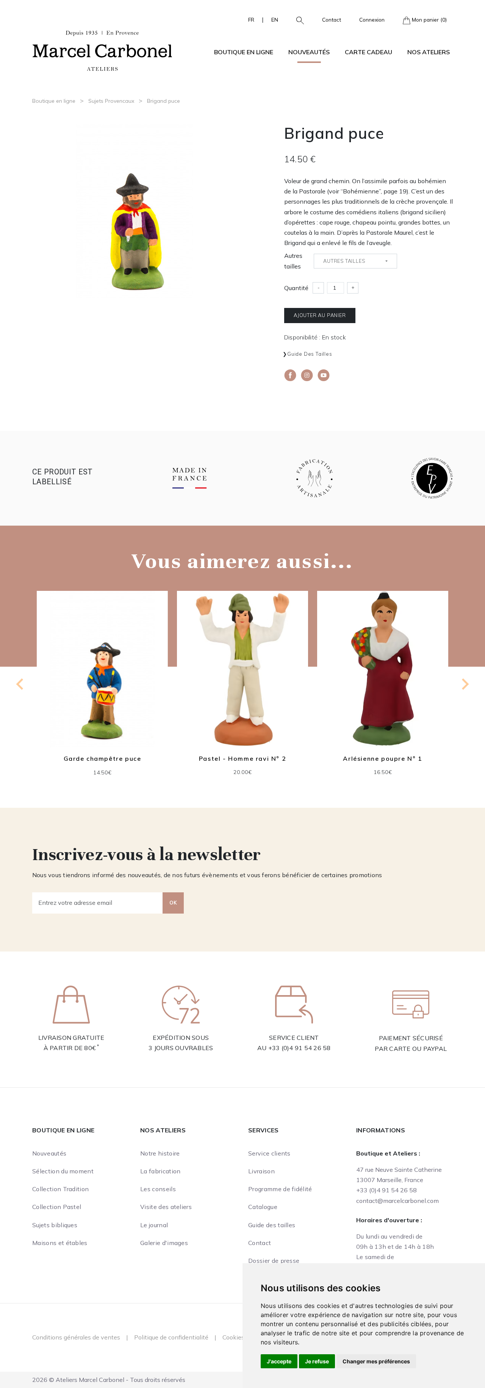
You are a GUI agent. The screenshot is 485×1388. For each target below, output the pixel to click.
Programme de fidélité (280, 1189)
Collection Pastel (56, 1207)
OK (173, 903)
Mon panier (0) (428, 19)
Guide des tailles (309, 354)
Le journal (154, 1225)
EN (274, 19)
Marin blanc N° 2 (382, 758)
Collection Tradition (60, 1189)
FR (251, 19)
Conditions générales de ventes (76, 1337)
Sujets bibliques (54, 1225)
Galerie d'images (164, 1243)
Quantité (296, 288)
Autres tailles (293, 261)
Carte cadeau (368, 52)
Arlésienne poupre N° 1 (242, 758)
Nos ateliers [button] (428, 52)
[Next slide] (464, 684)
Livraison (261, 1171)
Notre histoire (160, 1153)
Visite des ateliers (166, 1207)
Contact (331, 19)
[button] (297, 19)
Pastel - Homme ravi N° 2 (102, 758)
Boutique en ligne (53, 100)
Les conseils (158, 1189)
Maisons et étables (60, 1243)
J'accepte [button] (279, 1361)
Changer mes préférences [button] (376, 1361)
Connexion (372, 19)
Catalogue (262, 1207)
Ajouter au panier (320, 315)
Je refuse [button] (317, 1361)
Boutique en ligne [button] (243, 52)
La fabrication (160, 1171)
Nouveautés (309, 52)
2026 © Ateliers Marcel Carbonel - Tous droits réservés (108, 1379)
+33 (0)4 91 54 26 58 (299, 1048)
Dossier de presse (273, 1260)
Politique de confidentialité (171, 1337)
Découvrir (102, 675)
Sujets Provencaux (111, 100)
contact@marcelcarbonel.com (397, 1200)
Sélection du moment (63, 1171)
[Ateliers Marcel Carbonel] (102, 50)
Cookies (233, 1337)
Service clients (269, 1153)
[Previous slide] (20, 684)
